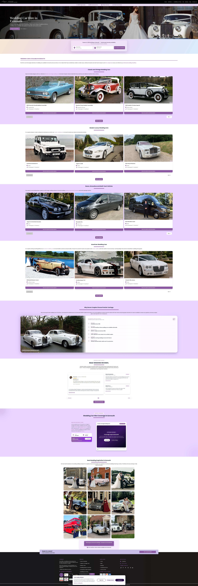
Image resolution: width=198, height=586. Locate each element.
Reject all (101, 580)
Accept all (120, 580)
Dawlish (76, 427)
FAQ (183, 2)
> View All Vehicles (83, 561)
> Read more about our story (65, 569)
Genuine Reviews (118, 4)
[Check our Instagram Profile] (130, 567)
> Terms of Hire (103, 569)
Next (129, 398)
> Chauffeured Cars (104, 567)
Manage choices (110, 580)
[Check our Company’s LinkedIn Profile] (132, 567)
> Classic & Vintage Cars (84, 563)
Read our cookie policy (78, 583)
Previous (69, 398)
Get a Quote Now (148, 551)
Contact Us (194, 2)
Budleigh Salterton (83, 427)
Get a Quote (99, 121)
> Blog (101, 563)
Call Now (88, 438)
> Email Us (124, 561)
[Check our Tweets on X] (128, 567)
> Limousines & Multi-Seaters (85, 569)
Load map (107, 440)
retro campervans (109, 62)
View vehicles (23, 28)
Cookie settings (114, 440)
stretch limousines (75, 190)
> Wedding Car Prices (84, 571)
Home (165, 2)
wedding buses (68, 190)
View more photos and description (49, 112)
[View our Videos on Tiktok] (120, 567)
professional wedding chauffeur (129, 62)
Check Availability (15, 28)
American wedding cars (48, 248)
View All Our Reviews (99, 401)
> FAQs (101, 561)
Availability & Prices (177, 2)
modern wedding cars (58, 132)
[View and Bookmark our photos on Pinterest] (125, 567)
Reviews (186, 2)
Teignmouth (81, 428)
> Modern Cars (83, 565)
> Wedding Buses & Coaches (85, 567)
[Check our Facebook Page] (123, 567)
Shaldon (73, 429)
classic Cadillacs (96, 248)
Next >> (169, 116)
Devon (83, 431)
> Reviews (102, 565)
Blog (190, 2)
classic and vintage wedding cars (52, 74)
